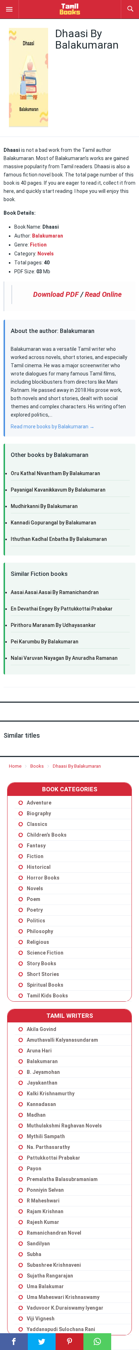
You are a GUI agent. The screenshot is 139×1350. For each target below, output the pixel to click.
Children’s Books (47, 835)
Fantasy (36, 845)
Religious (38, 942)
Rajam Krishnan (45, 1211)
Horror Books (43, 878)
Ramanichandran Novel (54, 1233)
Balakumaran (47, 236)
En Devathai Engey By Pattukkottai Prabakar (62, 609)
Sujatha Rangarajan (50, 1276)
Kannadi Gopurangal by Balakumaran (53, 522)
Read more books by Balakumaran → (52, 426)
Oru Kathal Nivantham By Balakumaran (55, 473)
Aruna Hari (39, 1050)
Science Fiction (45, 953)
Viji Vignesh (41, 1318)
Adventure (39, 803)
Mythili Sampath (46, 1136)
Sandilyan (38, 1243)
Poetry (35, 910)
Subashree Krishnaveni (54, 1265)
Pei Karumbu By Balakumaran (44, 641)
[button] (9, 9)
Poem (33, 899)
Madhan (36, 1115)
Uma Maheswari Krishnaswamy (63, 1297)
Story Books (41, 963)
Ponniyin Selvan (45, 1190)
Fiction (38, 245)
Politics (36, 920)
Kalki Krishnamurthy (50, 1093)
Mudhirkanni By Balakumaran (44, 506)
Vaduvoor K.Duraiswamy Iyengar (65, 1308)
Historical (39, 867)
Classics (37, 824)
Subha (34, 1254)
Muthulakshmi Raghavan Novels (64, 1126)
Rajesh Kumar (43, 1222)
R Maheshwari (43, 1201)
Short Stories (43, 974)
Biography (39, 813)
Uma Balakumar (45, 1286)
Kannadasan (41, 1104)
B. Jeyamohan (43, 1072)
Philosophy (40, 931)
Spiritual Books (45, 985)
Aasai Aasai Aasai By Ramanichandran (55, 592)
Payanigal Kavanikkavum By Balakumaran (58, 490)
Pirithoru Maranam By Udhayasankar (53, 625)
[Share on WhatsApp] (97, 1341)
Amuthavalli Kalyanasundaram (62, 1040)
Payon (34, 1168)
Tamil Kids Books (47, 995)
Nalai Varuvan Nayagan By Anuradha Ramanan (64, 658)
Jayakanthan (42, 1083)
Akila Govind (41, 1029)
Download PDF (56, 294)
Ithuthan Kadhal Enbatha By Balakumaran (59, 539)
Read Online (103, 294)
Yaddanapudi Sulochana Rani (61, 1329)
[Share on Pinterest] (69, 1341)
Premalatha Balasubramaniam (62, 1179)
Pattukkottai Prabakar (53, 1158)
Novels (35, 888)
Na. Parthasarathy (48, 1147)
